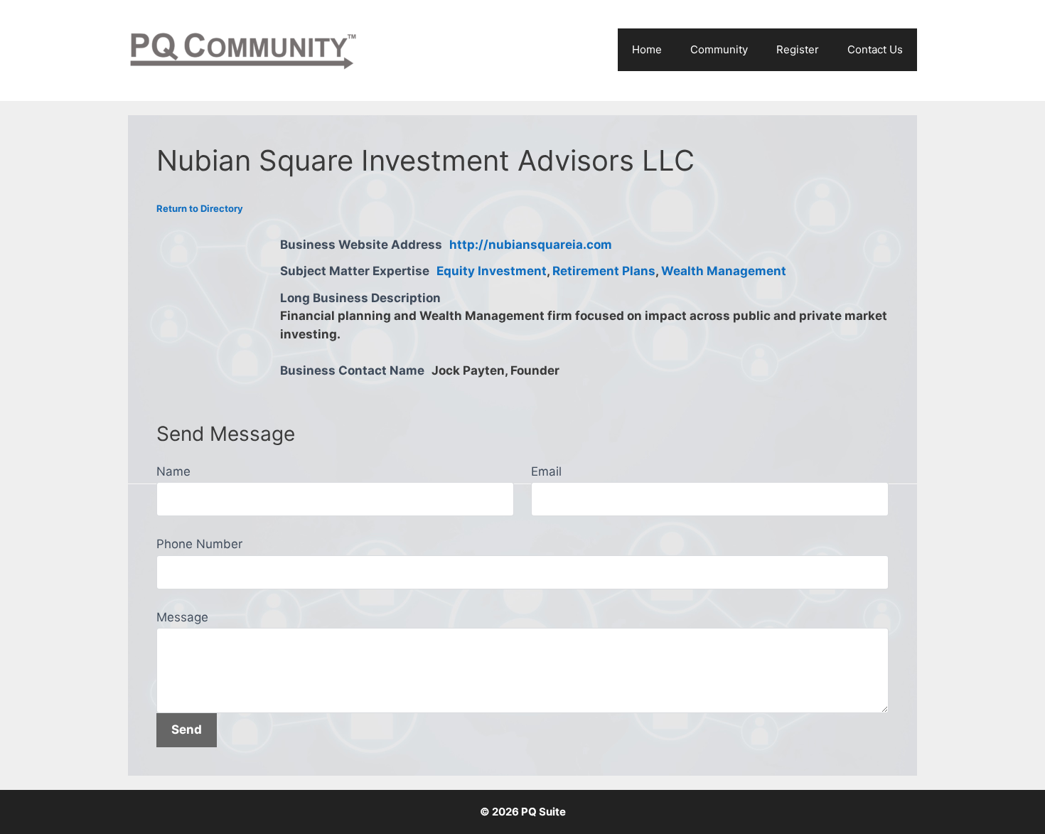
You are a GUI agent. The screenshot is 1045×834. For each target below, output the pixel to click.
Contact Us (875, 49)
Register (797, 49)
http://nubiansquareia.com (530, 244)
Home (647, 49)
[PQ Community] (243, 50)
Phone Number (199, 544)
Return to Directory (199, 208)
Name (173, 471)
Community (719, 49)
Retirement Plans (603, 271)
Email (546, 471)
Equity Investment (491, 271)
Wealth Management (723, 271)
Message (182, 617)
